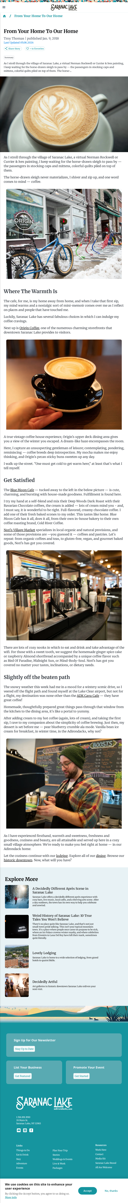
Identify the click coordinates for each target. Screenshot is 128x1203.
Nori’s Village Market (19, 530)
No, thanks (111, 1191)
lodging (62, 856)
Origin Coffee (29, 328)
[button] (24, 7)
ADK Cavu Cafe (88, 696)
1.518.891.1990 (23, 1117)
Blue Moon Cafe (22, 490)
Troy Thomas (14, 38)
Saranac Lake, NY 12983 (28, 1123)
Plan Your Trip (60, 1150)
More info (11, 1197)
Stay (18, 1159)
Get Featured (22, 1076)
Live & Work (59, 1163)
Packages (57, 1168)
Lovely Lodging (44, 953)
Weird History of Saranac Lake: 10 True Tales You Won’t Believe (62, 917)
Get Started (81, 1076)
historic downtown (18, 860)
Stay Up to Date (24, 1048)
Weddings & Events (62, 1159)
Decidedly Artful (44, 982)
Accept (88, 1191)
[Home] (4, 16)
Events (19, 1167)
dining (101, 856)
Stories (56, 1154)
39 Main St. (22, 1120)
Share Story (14, 48)
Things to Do (23, 1150)
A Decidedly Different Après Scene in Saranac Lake (60, 890)
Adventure (21, 1163)
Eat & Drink (22, 1154)
